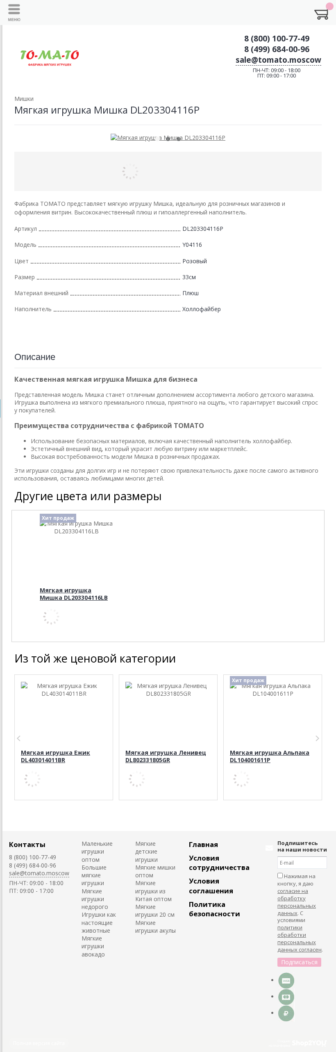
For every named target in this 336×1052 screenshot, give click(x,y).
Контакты (27, 844)
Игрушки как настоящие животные (99, 922)
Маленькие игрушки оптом (97, 851)
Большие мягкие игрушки (94, 875)
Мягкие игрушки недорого (95, 899)
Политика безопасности (214, 908)
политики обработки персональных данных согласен (299, 938)
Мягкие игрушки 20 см (155, 910)
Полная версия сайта (39, 1043)
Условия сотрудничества (219, 862)
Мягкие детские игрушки (146, 851)
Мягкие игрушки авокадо (93, 946)
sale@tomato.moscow (278, 60)
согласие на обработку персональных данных (296, 902)
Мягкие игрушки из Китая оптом (153, 891)
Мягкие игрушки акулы (155, 926)
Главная (203, 844)
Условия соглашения (211, 885)
